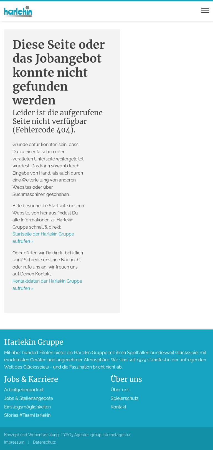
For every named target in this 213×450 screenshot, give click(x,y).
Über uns (120, 389)
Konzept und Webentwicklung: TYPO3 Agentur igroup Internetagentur (67, 435)
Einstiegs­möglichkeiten (27, 407)
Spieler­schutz (124, 398)
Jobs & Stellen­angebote (28, 398)
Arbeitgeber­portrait (24, 389)
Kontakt (118, 407)
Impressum (14, 442)
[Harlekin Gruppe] (18, 11)
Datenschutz (44, 442)
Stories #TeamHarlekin (27, 415)
